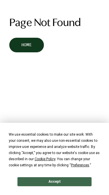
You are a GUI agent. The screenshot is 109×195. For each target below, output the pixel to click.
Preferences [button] (80, 165)
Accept (55, 182)
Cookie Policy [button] (45, 159)
